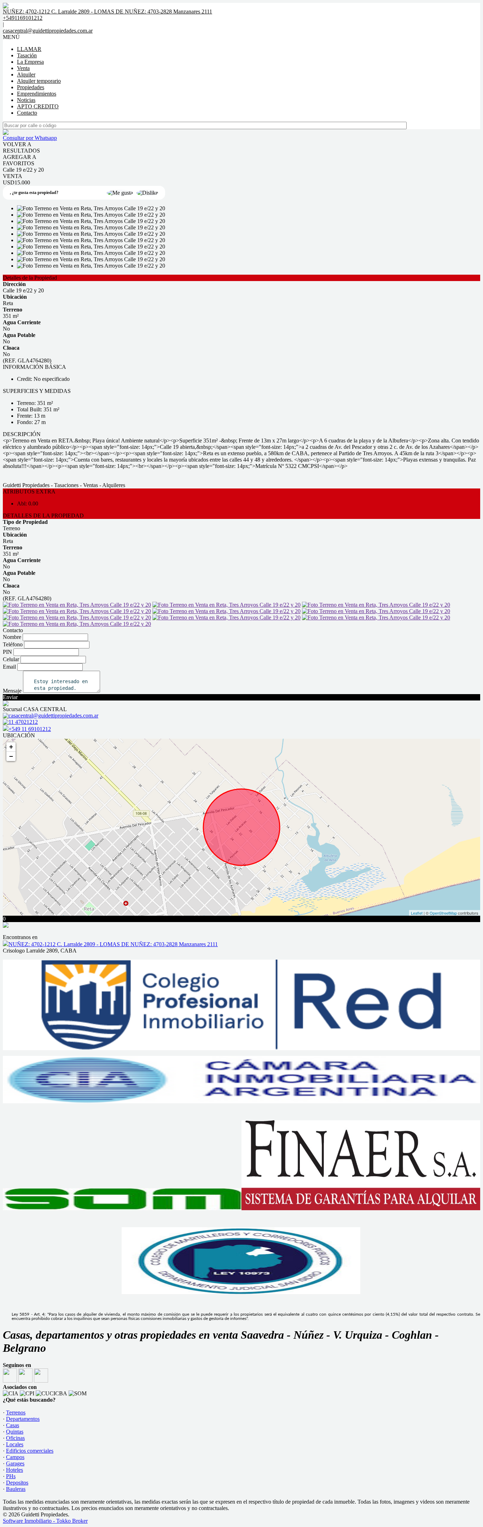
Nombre (12, 637)
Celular (11, 659)
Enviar (10, 697)
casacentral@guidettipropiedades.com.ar (48, 31)
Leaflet (417, 913)
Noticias (26, 100)
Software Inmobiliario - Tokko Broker (45, 1521)
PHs (11, 1476)
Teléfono (13, 644)
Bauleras (15, 1489)
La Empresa (30, 62)
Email (9, 667)
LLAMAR (29, 49)
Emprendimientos (36, 94)
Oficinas (15, 1438)
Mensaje (12, 691)
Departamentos (23, 1419)
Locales (14, 1444)
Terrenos (15, 1412)
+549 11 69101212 (29, 729)
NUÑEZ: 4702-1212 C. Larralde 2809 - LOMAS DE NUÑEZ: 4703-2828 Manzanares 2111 (113, 944)
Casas (12, 1425)
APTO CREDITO (38, 106)
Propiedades (30, 87)
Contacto (27, 113)
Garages (15, 1463)
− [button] (11, 756)
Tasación (27, 55)
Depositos (17, 1483)
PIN (7, 652)
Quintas (14, 1432)
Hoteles (14, 1470)
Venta (23, 68)
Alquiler (26, 75)
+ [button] (11, 746)
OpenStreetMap (443, 913)
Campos (15, 1457)
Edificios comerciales (29, 1451)
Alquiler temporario (39, 81)
